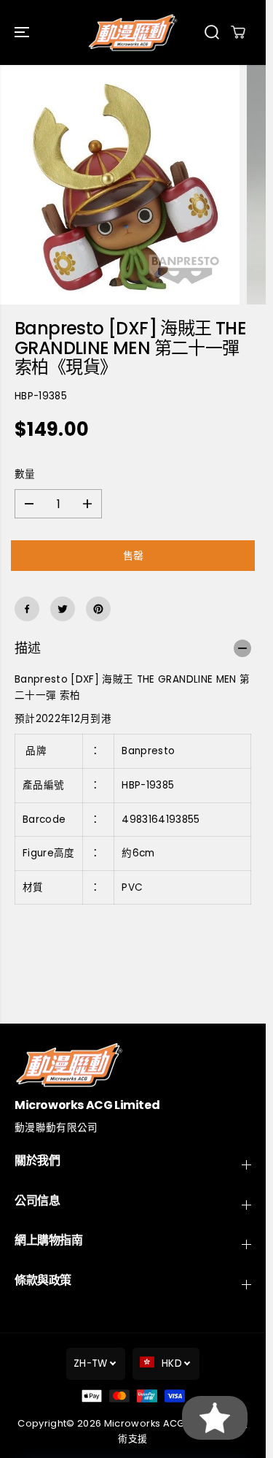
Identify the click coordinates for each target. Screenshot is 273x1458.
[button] (23, 32)
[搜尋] (212, 32)
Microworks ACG (144, 1423)
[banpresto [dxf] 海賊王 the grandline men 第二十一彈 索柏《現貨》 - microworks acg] (120, 185)
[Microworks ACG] (132, 32)
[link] (133, 1065)
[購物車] (238, 32)
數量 (25, 474)
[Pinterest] (98, 608)
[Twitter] (62, 608)
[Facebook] (27, 608)
